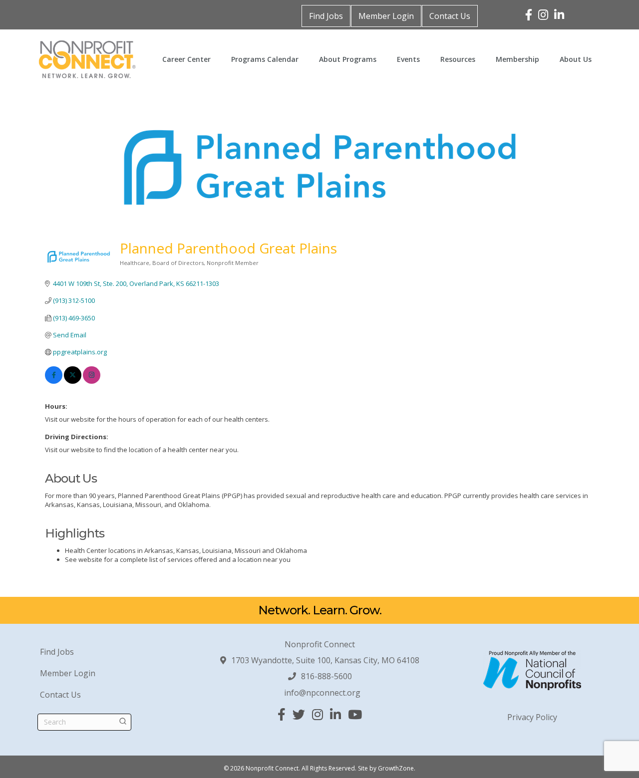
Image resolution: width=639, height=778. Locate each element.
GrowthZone (396, 768)
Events (408, 59)
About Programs (347, 59)
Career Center (186, 59)
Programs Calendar (265, 59)
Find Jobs (326, 15)
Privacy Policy (532, 717)
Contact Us (449, 15)
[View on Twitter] (72, 381)
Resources (457, 59)
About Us (576, 59)
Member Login (386, 15)
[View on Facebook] (53, 381)
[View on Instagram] (91, 381)
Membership (517, 59)
